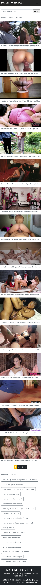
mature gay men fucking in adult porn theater (19, 480)
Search (36, 11)
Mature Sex (32, 582)
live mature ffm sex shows (12, 504)
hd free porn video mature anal (14, 561)
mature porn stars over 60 (12, 499)
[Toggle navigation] (37, 3)
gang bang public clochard (12, 489)
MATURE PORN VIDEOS (12, 2)
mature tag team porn (10, 494)
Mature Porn (22, 582)
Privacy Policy (26, 580)
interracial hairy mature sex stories (15, 552)
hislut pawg (30, 489)
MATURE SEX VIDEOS (20, 570)
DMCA (5, 580)
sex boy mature (8, 528)
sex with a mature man (11, 537)
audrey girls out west (10, 508)
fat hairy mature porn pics (12, 556)
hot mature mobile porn (11, 542)
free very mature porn (10, 513)
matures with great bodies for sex (15, 518)
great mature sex (27, 508)
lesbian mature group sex (12, 547)
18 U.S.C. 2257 (14, 580)
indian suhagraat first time (12, 484)
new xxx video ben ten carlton (13, 532)
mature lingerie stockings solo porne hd (17, 523)
